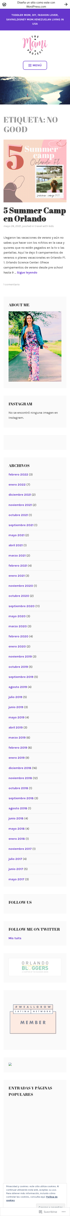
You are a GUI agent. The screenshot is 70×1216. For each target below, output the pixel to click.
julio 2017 (15, 859)
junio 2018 (16, 818)
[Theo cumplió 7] (48, 1143)
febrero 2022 (18, 474)
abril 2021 (16, 545)
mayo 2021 (16, 535)
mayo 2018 (17, 828)
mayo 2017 (16, 879)
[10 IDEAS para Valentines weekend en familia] (22, 1143)
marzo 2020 (18, 626)
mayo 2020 (17, 616)
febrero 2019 (18, 747)
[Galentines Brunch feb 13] (22, 1114)
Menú (37, 65)
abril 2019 (16, 727)
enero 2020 (17, 646)
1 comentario (12, 284)
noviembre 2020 (21, 586)
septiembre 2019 (21, 677)
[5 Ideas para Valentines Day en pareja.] (48, 1114)
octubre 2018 (18, 788)
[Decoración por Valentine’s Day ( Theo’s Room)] (22, 1171)
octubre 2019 (18, 667)
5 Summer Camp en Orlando (35, 214)
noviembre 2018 (20, 778)
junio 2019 (16, 707)
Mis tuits (15, 938)
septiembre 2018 (21, 798)
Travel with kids (44, 226)
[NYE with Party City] (48, 1171)
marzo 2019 (17, 737)
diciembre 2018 (20, 768)
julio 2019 (15, 697)
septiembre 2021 (21, 525)
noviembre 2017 (20, 849)
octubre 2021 (18, 515)
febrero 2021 (18, 565)
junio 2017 (16, 869)
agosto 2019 (18, 687)
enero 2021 (17, 575)
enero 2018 (17, 839)
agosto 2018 (18, 808)
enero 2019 (17, 757)
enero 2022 (17, 484)
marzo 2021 (17, 555)
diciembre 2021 (20, 494)
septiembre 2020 (22, 606)
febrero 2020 (18, 636)
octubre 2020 (19, 596)
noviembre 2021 (20, 505)
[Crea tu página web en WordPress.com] (35, 4)
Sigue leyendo (27, 272)
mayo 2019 (16, 717)
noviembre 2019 (20, 656)
